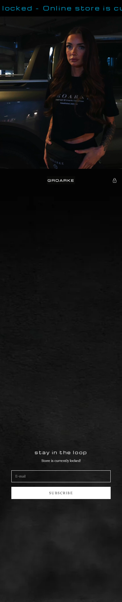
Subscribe (61, 493)
